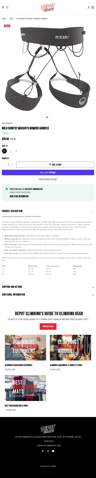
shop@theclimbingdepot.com (49, 445)
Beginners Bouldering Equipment (18, 365)
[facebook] (43, 451)
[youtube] (53, 451)
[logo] (48, 7)
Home (4, 19)
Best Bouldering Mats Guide (16, 405)
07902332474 (49, 441)
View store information (19, 196)
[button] (3, 7)
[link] (89, 27)
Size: (5, 146)
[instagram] (48, 451)
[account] (88, 7)
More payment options (48, 179)
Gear (11, 19)
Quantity (5, 158)
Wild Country (7, 123)
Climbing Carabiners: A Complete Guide (66, 365)
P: (43, 441)
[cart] (92, 7)
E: (36, 445)
